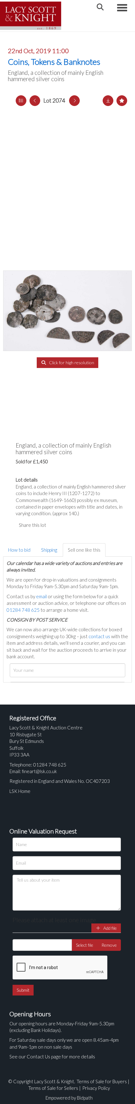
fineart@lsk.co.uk (39, 771)
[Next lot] (74, 100)
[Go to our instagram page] (82, 525)
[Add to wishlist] (121, 100)
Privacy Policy (96, 1088)
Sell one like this (84, 550)
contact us (99, 636)
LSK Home (19, 791)
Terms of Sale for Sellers (53, 1088)
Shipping (49, 550)
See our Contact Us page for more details (52, 1056)
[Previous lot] (35, 100)
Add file (109, 928)
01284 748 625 (23, 610)
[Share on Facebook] (56, 525)
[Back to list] (21, 100)
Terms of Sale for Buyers (102, 1081)
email (41, 596)
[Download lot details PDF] (108, 100)
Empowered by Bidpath (69, 1098)
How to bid (19, 550)
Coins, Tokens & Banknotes (54, 62)
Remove (109, 945)
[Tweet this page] (69, 525)
